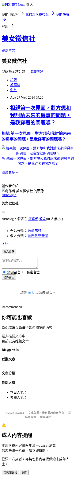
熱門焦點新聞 (38, 236)
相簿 (13, 80)
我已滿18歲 (10, 472)
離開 (24, 472)
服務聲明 (45, 417)
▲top (5, 243)
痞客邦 (33, 219)
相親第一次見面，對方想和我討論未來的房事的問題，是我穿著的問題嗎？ (40, 115)
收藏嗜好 (36, 71)
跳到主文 (8, 50)
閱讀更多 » (10, 172)
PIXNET (19, 412)
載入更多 (8, 251)
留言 (42, 219)
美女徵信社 (18, 39)
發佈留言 (8, 277)
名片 (13, 90)
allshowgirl (9, 195)
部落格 (15, 85)
